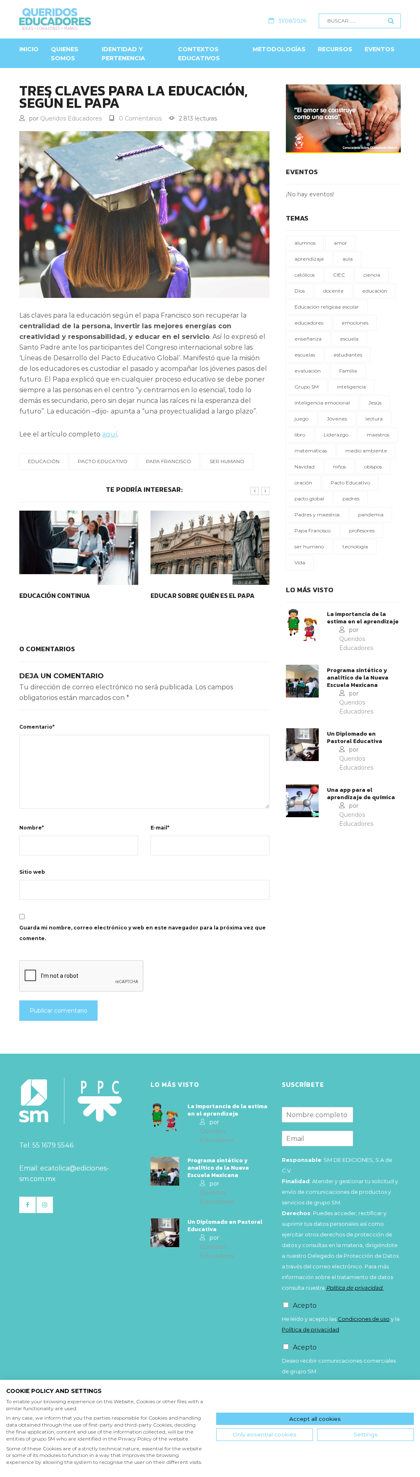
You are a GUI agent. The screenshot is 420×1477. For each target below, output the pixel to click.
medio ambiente (366, 451)
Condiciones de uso (364, 1319)
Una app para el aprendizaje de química (361, 793)
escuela (349, 339)
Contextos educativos (199, 53)
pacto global (309, 498)
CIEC (339, 275)
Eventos (380, 49)
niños (339, 467)
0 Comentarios (140, 118)
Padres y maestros (317, 514)
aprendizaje (309, 259)
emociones (355, 323)
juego (301, 419)
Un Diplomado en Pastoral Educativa (354, 737)
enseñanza (308, 339)
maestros (378, 435)
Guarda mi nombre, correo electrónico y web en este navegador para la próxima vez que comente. (142, 933)
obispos (373, 467)
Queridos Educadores (71, 118)
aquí (109, 434)
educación (43, 461)
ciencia (371, 275)
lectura (374, 419)
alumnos (304, 243)
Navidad (304, 467)
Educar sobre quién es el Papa (71, 595)
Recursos (335, 49)
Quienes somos (64, 53)
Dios (299, 291)
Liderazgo (336, 435)
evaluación (307, 371)
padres (350, 498)
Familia (348, 371)
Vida (299, 562)
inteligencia (351, 387)
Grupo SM (306, 387)
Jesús (374, 403)
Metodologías (279, 49)
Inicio (29, 49)
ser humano (227, 461)
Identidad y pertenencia (123, 53)
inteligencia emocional (322, 403)
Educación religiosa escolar (326, 307)
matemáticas (310, 451)
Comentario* (37, 727)
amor (340, 243)
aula (347, 259)
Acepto (305, 1305)
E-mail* (160, 828)
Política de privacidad (310, 1329)
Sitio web (32, 872)
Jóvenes (337, 419)
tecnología (355, 546)
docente (333, 291)
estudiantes (347, 355)
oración (303, 482)
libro (299, 435)
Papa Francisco (168, 461)
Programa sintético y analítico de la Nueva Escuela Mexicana (357, 678)
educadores (308, 323)
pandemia (370, 514)
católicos (304, 275)
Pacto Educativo (103, 461)
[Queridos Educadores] (91, 19)
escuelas (304, 355)
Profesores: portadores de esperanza (199, 600)
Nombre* (31, 828)
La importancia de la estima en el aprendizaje (363, 618)
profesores (361, 530)
